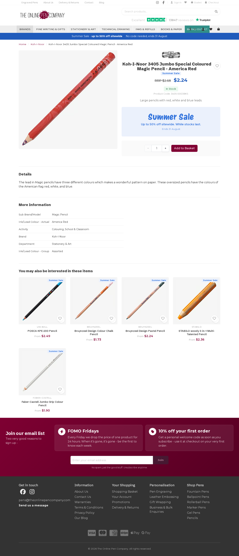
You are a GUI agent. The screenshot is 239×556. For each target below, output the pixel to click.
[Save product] (217, 66)
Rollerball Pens (198, 502)
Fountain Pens (198, 491)
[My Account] (203, 29)
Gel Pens (193, 512)
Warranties (83, 502)
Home (22, 44)
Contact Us (83, 497)
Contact (89, 2)
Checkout (213, 2)
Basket (198, 2)
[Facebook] (163, 2)
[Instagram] (157, 2)
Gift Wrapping (160, 502)
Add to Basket (184, 148)
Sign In (177, 2)
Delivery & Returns (69, 2)
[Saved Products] (186, 2)
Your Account (122, 497)
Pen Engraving (161, 491)
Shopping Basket (125, 491)
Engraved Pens (30, 2)
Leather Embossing (164, 497)
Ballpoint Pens (198, 497)
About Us (48, 2)
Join (161, 460)
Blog (101, 2)
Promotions (121, 502)
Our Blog (81, 518)
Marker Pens (196, 507)
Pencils (192, 518)
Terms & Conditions (89, 507)
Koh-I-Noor (37, 44)
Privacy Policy (84, 512)
